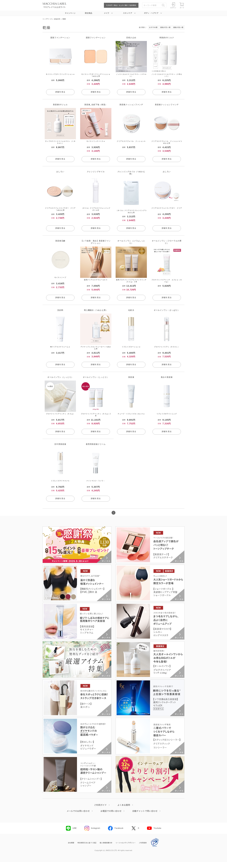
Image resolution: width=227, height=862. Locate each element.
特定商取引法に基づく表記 (87, 842)
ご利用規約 (143, 842)
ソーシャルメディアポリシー (126, 842)
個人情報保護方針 (106, 842)
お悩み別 (57, 19)
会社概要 (71, 842)
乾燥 (64, 19)
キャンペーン (70, 13)
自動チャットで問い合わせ (145, 811)
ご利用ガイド (100, 805)
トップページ (47, 19)
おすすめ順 (153, 27)
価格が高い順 (178, 27)
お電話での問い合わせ (111, 811)
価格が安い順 (165, 27)
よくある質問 (123, 805)
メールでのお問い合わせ (78, 811)
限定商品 (88, 13)
